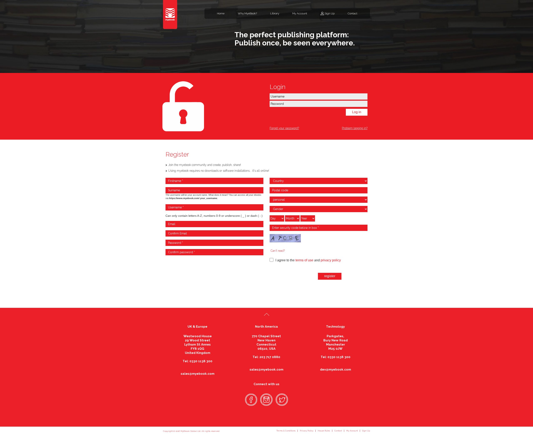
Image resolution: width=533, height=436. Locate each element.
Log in (356, 112)
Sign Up (330, 13)
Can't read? (278, 250)
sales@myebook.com (197, 374)
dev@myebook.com (335, 369)
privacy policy (331, 260)
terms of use (304, 260)
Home (220, 13)
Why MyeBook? (247, 13)
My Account (299, 13)
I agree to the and (308, 260)
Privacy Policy (306, 431)
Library (274, 13)
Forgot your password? (284, 128)
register (329, 276)
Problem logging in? (354, 128)
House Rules (324, 431)
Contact (352, 13)
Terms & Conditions (285, 431)
